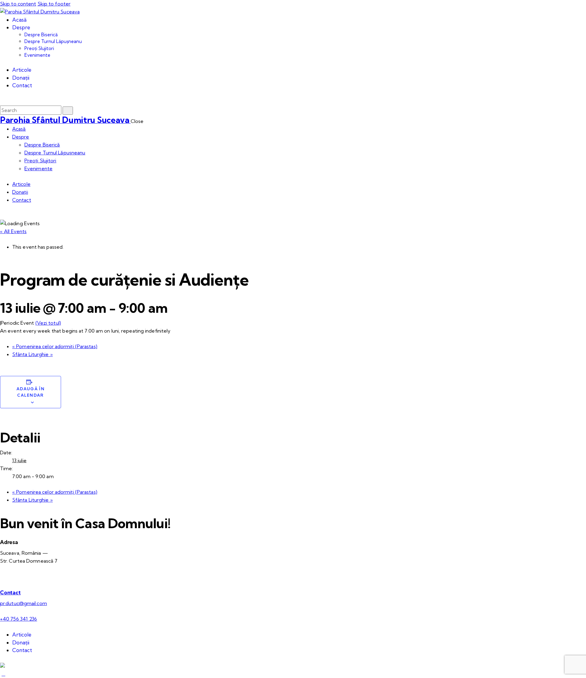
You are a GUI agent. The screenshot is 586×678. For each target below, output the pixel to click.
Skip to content (18, 4)
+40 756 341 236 (18, 619)
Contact (10, 592)
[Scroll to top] (3, 674)
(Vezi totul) (48, 323)
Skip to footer (54, 4)
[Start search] (68, 110)
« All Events (13, 231)
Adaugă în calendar (30, 392)
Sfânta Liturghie (32, 354)
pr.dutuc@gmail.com (23, 603)
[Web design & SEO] (2, 666)
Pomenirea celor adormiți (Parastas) (54, 346)
